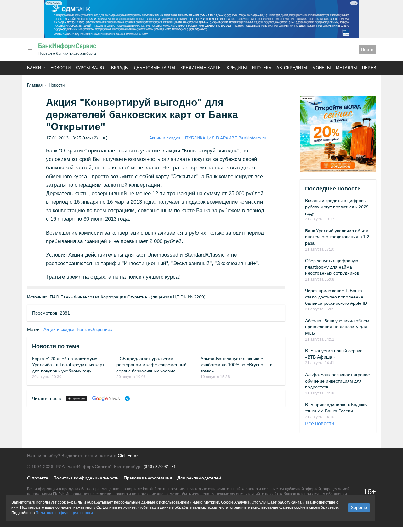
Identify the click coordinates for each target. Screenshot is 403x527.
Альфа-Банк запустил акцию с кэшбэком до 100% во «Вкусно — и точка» (237, 364)
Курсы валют (91, 67)
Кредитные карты (201, 67)
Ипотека (261, 67)
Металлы (346, 67)
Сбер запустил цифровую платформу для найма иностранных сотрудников (332, 266)
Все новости (319, 423)
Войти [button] (367, 49)
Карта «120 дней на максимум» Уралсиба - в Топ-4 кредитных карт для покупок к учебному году (68, 364)
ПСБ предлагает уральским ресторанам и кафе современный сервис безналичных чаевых (151, 364)
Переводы (374, 67)
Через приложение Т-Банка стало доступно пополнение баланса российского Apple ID (336, 296)
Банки (34, 67)
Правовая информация (148, 477)
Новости (60, 67)
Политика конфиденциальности (86, 477)
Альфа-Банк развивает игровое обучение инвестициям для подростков (337, 380)
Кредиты (237, 67)
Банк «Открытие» (95, 329)
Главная (35, 85)
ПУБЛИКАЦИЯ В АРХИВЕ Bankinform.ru (225, 137)
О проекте (37, 477)
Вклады (120, 67)
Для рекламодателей (199, 477)
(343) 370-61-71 (159, 466)
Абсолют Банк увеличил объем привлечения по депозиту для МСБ (337, 327)
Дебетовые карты (154, 67)
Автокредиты (291, 67)
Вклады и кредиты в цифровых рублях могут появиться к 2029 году (337, 206)
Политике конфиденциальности (64, 513)
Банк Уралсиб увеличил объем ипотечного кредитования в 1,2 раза (337, 237)
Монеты (321, 67)
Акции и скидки (164, 137)
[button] (30, 49)
